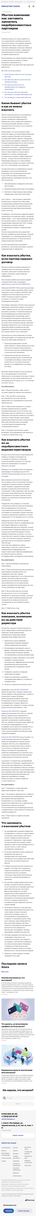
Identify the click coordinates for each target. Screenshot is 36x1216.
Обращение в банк (28, 1157)
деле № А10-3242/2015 (11, 711)
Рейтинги (15, 1153)
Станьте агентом (6, 1158)
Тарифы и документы (16, 1157)
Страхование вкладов (28, 1152)
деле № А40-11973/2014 (11, 737)
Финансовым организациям (5, 1154)
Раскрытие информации (16, 1169)
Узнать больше (23, 1211)
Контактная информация (16, 1164)
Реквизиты (16, 1161)
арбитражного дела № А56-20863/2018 (15, 284)
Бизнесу (11, 1)
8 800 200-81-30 (9, 1114)
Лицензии (16, 1173)
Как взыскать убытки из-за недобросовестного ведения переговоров (14, 87)
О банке (28, 2)
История (15, 1147)
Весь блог (5, 972)
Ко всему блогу (7, 11)
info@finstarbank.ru (8, 1119)
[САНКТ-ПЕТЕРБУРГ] (32, 2)
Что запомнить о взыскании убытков (17, 97)
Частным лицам (4, 2)
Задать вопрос (18, 1135)
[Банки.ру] (30, 1200)
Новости (15, 1150)
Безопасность (17, 1176)
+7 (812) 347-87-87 (9, 1116)
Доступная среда (28, 1148)
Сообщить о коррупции (28, 1161)
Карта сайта (28, 1165)
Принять (9, 1211)
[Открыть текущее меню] (33, 6)
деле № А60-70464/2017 (19, 690)
